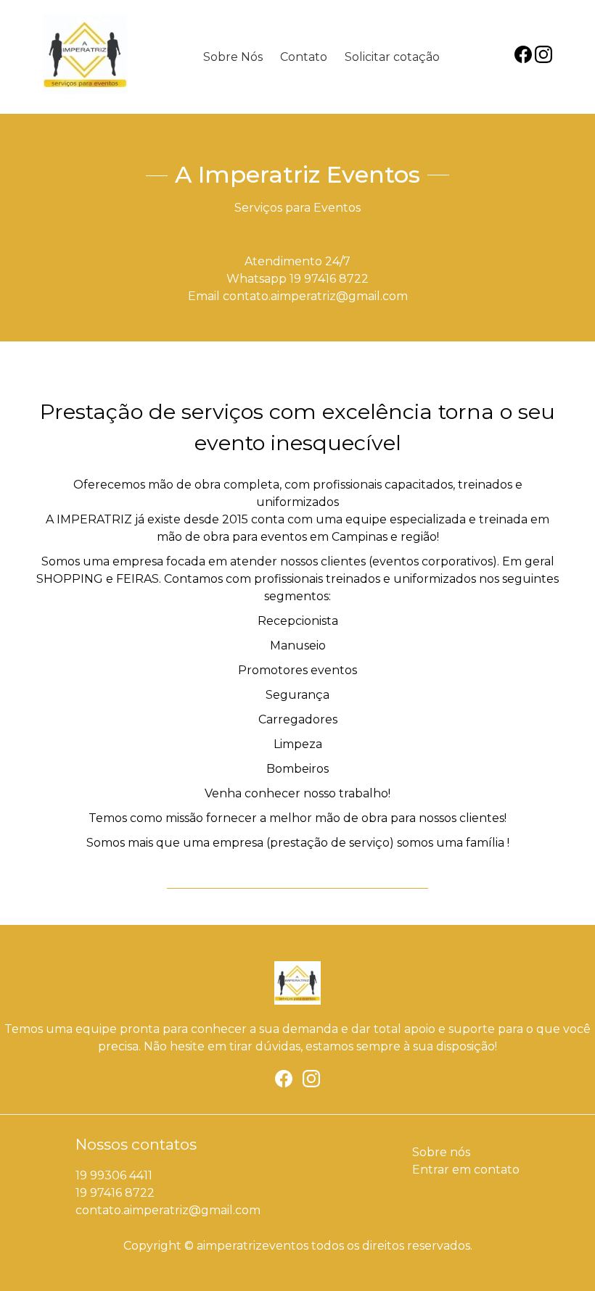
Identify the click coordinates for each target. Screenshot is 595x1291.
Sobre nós (441, 1152)
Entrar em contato (466, 1169)
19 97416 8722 (329, 279)
